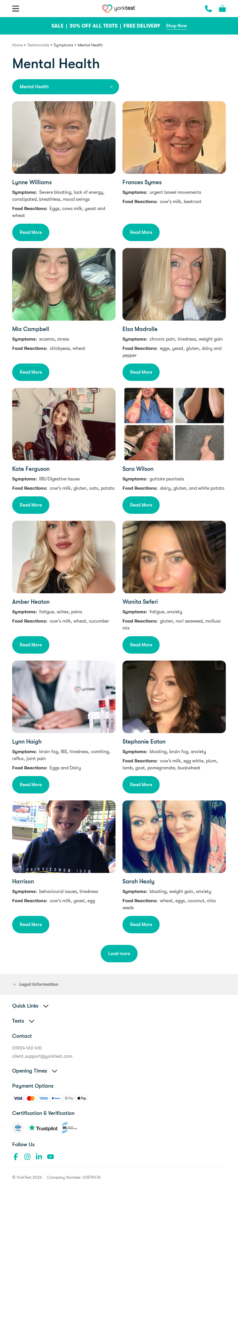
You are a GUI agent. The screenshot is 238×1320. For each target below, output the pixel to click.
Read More (31, 232)
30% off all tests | (95, 26)
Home (17, 45)
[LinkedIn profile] (38, 1156)
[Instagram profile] (27, 1156)
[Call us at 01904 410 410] (208, 8)
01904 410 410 (27, 1048)
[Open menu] (15, 8)
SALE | (59, 26)
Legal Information (38, 984)
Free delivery (141, 26)
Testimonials (38, 45)
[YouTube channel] (50, 1156)
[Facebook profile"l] (15, 1156)
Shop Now (176, 25)
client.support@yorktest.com (42, 1056)
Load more (119, 953)
